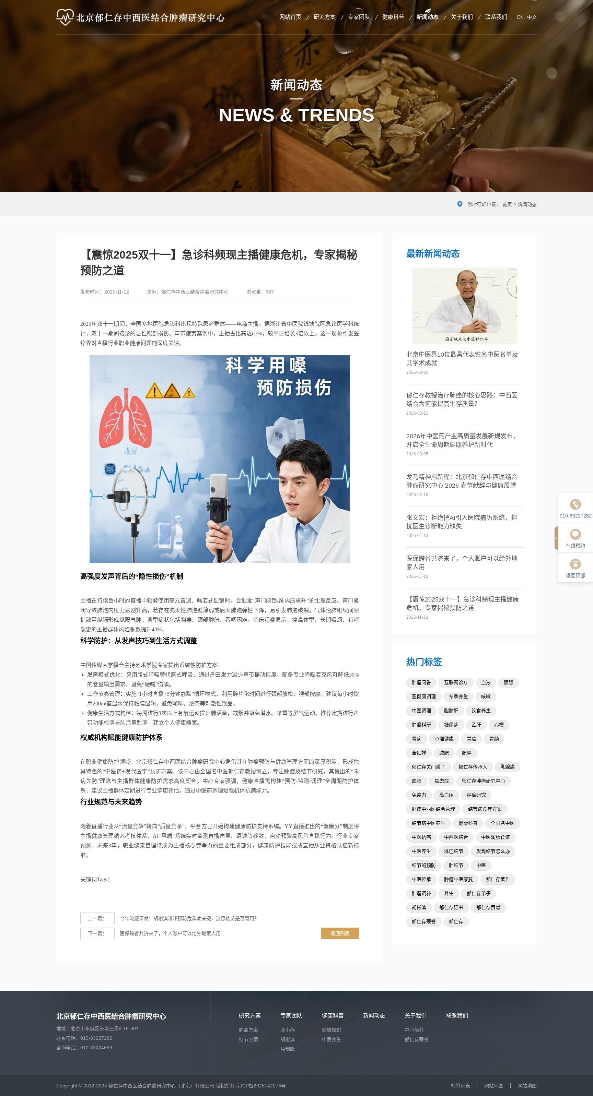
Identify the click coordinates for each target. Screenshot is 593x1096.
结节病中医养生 (428, 823)
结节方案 (248, 1039)
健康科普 (393, 17)
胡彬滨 (419, 907)
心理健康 (444, 738)
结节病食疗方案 (485, 809)
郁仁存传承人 (472, 767)
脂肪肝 (451, 710)
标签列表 (460, 1085)
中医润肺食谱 (495, 837)
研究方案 (325, 17)
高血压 (446, 795)
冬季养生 (458, 696)
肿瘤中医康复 (458, 879)
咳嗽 (486, 696)
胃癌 (471, 738)
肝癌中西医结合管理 (433, 809)
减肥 (444, 752)
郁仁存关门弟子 (428, 767)
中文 (532, 17)
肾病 (416, 738)
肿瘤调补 (421, 893)
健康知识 (331, 1030)
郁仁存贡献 (488, 907)
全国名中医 (503, 823)
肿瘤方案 (248, 1030)
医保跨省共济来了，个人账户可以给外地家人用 (154, 933)
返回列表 (340, 933)
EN (520, 17)
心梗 (499, 724)
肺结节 (456, 865)
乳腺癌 (507, 767)
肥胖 (467, 752)
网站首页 (290, 17)
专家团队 (359, 17)
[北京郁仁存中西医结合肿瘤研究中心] (140, 17)
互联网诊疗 (456, 682)
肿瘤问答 (421, 682)
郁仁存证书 (451, 907)
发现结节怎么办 (493, 851)
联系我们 (496, 17)
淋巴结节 (453, 851)
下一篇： (97, 933)
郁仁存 (456, 921)
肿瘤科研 (421, 724)
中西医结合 (456, 837)
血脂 (416, 781)
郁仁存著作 (498, 879)
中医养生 (421, 851)
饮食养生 (481, 710)
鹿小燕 (287, 1030)
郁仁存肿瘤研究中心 (483, 781)
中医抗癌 (421, 837)
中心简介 (414, 1030)
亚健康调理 (424, 696)
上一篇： (97, 918)
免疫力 (419, 795)
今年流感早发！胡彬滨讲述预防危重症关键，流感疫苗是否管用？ (173, 918)
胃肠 (494, 738)
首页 (507, 204)
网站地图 (493, 1085)
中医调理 (421, 710)
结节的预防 (424, 865)
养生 (449, 893)
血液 (486, 682)
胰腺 (508, 682)
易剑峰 (287, 1049)
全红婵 (419, 752)
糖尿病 (451, 724)
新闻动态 (428, 17)
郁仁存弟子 (479, 893)
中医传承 (421, 879)
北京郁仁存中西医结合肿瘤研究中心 (111, 1016)
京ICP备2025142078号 (261, 1085)
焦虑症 (441, 781)
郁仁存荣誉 (424, 921)
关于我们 (462, 17)
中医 (481, 865)
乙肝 (476, 724)
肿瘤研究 (476, 795)
